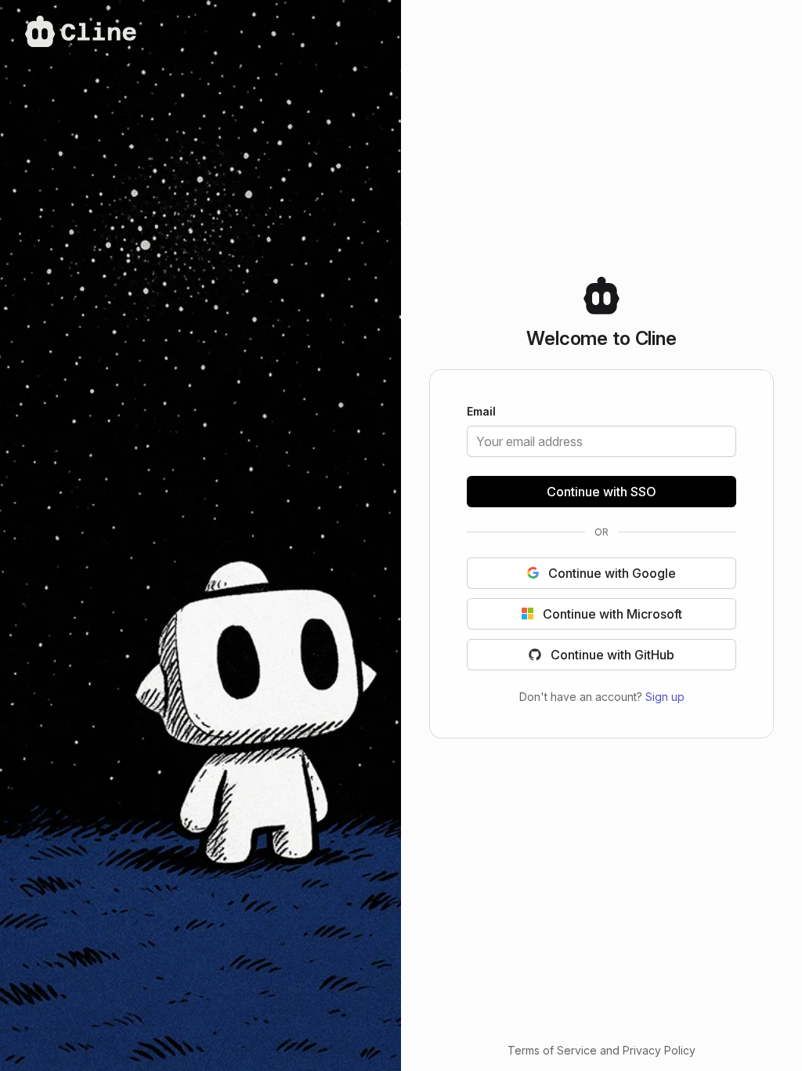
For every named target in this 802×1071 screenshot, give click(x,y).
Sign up (665, 696)
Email (481, 412)
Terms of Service (552, 1050)
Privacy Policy (659, 1050)
